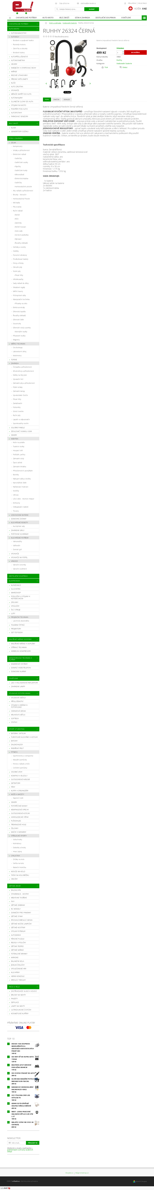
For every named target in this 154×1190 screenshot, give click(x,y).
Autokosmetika (18, 60)
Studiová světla (18, 697)
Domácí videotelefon (21, 668)
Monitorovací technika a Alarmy (20, 659)
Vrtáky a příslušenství (21, 150)
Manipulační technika (21, 299)
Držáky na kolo (18, 859)
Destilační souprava (106, 17)
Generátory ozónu (19, 131)
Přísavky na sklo (21, 303)
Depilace (15, 1002)
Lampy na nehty (18, 1006)
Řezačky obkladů (21, 243)
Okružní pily (17, 267)
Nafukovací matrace (20, 487)
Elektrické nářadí (19, 154)
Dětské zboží (15, 886)
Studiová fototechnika (19, 693)
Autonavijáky (17, 98)
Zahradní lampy (19, 391)
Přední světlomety (19, 79)
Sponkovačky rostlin (21, 423)
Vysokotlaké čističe (20, 395)
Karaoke (14, 957)
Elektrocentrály (19, 307)
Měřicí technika (18, 344)
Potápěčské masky (19, 806)
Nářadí (14, 71)
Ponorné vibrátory (20, 255)
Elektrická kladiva (21, 178)
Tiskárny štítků (18, 625)
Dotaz (125, 67)
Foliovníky (16, 407)
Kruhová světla (18, 715)
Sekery (14, 435)
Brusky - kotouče (19, 194)
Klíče (13, 83)
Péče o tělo (14, 987)
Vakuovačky (17, 541)
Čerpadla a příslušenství (22, 367)
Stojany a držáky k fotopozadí (19, 706)
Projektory (16, 629)
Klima (13, 128)
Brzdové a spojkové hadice (23, 40)
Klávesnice (16, 585)
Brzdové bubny (19, 52)
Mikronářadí (19, 174)
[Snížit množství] (123, 54)
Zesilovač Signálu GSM (21, 431)
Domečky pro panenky (21, 912)
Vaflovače (16, 545)
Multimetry (17, 355)
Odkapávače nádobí (20, 507)
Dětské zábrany (18, 905)
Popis (47, 100)
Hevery (14, 64)
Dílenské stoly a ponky (22, 327)
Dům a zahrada (82, 17)
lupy (13, 613)
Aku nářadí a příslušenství (23, 190)
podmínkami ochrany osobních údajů (20, 1151)
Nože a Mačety (17, 794)
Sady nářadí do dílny (21, 283)
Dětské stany (17, 916)
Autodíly (15, 37)
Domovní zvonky (18, 519)
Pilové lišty (19, 275)
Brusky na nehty (18, 995)
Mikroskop (16, 592)
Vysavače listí (18, 379)
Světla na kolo (18, 863)
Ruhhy (119, 60)
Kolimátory (17, 843)
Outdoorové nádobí (20, 779)
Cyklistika (15, 856)
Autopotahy (16, 113)
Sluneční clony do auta (22, 101)
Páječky (18, 166)
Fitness (14, 752)
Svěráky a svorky (19, 247)
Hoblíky (16, 251)
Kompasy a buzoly (19, 776)
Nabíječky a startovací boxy (23, 68)
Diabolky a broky (19, 847)
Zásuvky (14, 602)
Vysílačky (15, 606)
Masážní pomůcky (20, 760)
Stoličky (16, 491)
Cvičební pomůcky (20, 768)
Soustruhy (17, 323)
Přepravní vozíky (19, 336)
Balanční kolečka (19, 867)
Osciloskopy (17, 347)
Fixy (12, 901)
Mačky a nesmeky (18, 832)
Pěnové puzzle (17, 939)
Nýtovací (18, 239)
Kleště (17, 215)
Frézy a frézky (18, 263)
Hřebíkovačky (18, 279)
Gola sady (18, 231)
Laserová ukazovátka (21, 621)
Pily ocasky (17, 207)
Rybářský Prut (17, 748)
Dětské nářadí (17, 950)
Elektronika (14, 581)
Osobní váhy (16, 772)
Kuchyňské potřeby (20, 538)
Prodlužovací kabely (20, 259)
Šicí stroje (15, 610)
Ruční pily (16, 415)
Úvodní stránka (10, 18)
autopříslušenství (19, 56)
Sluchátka (15, 589)
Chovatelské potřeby (26, 17)
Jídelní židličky (18, 965)
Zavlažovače (17, 403)
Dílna (13, 142)
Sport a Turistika (16, 729)
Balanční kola (17, 961)
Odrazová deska (18, 711)
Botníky (16, 474)
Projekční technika (19, 617)
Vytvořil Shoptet (141, 1181)
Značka (56, 100)
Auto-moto (48, 17)
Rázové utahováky (19, 75)
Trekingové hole (18, 824)
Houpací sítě (18, 450)
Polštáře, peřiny (19, 454)
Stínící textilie (18, 411)
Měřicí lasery (18, 291)
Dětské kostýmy (18, 927)
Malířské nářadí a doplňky (23, 643)
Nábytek (14, 439)
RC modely (16, 909)
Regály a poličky (18, 942)
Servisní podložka (21, 235)
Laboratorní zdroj (19, 351)
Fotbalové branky (19, 954)
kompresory (17, 146)
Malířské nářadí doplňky (20, 639)
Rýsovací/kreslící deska (21, 920)
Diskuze (67, 100)
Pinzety (14, 998)
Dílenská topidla (19, 311)
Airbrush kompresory (21, 651)
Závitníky (18, 223)
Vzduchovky (17, 839)
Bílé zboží (64, 17)
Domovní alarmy (18, 671)
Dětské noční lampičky (21, 924)
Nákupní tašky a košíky (22, 479)
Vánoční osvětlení (20, 569)
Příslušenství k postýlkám (23, 470)
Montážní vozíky (21, 331)
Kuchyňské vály (19, 526)
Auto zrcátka (17, 86)
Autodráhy (16, 935)
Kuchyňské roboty (19, 522)
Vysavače (15, 90)
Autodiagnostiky (18, 33)
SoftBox (15, 718)
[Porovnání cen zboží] (5, 1188)
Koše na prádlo (19, 442)
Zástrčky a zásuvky (20, 48)
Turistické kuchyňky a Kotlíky (24, 737)
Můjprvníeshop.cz (82, 1173)
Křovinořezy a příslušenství (23, 371)
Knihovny (16, 503)
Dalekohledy (17, 744)
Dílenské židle (18, 319)
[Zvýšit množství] (123, 51)
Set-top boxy (17, 632)
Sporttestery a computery (23, 756)
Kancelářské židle (19, 483)
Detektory (15, 783)
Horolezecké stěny (20, 817)
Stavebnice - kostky (20, 894)
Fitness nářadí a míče (21, 764)
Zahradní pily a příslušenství (24, 383)
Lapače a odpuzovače (21, 419)
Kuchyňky (15, 972)
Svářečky (18, 158)
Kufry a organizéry (19, 790)
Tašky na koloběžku (20, 875)
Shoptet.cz (69, 1173)
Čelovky (14, 828)
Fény (13, 787)
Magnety (16, 339)
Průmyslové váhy (19, 295)
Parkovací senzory (19, 116)
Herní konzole (17, 976)
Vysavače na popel (19, 557)
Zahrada (15, 363)
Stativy (14, 722)
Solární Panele (18, 427)
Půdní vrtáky (17, 387)
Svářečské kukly (21, 170)
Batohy (14, 741)
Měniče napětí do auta (21, 94)
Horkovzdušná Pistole (21, 199)
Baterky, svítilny (18, 733)
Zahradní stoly (18, 458)
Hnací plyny (17, 851)
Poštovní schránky (19, 534)
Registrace (142, 3)
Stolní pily (17, 271)
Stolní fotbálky (18, 931)
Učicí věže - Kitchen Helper (23, 499)
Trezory (16, 511)
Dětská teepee (17, 946)
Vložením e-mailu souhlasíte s (20, 1149)
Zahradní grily (17, 530)
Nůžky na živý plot (20, 375)
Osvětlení (126, 17)
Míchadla (16, 202)
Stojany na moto (18, 105)
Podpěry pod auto (19, 109)
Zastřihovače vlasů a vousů (24, 991)
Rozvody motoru (19, 44)
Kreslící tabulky (18, 980)
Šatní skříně (17, 462)
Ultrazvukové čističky (21, 1010)
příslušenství (17, 701)
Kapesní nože (18, 798)
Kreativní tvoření (19, 897)
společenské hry (18, 968)
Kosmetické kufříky (20, 1013)
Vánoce (14, 561)
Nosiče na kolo (18, 871)
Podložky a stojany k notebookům (20, 597)
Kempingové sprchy (20, 809)
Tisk (106, 67)
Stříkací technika (19, 647)
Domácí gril (17, 549)
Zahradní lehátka (19, 466)
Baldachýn (16, 890)
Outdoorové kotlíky (20, 813)
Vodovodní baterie (19, 515)
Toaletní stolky (18, 446)
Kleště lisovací (20, 227)
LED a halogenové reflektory (24, 683)
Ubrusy (16, 495)
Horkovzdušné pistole (23, 186)
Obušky (14, 879)
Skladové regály (19, 287)
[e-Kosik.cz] (21, 7)
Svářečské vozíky (21, 162)
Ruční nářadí (18, 211)
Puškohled (16, 821)
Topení (14, 359)
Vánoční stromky (19, 565)
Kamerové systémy (19, 664)
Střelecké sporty (19, 836)
